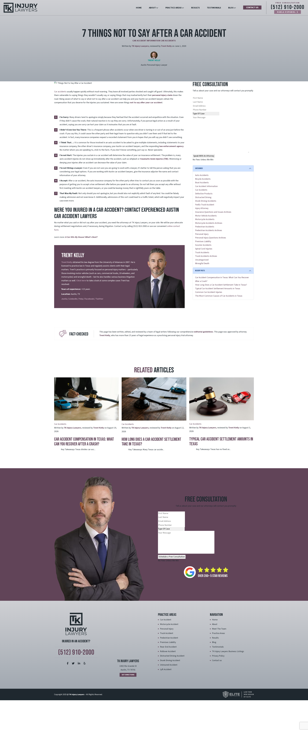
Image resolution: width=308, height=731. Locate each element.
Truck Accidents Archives (206, 256)
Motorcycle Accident (169, 624)
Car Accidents (168, 40)
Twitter (99, 298)
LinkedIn (73, 298)
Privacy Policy (218, 655)
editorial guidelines (203, 331)
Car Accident (165, 619)
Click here (81, 280)
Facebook (89, 298)
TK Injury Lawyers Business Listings (228, 651)
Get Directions (128, 675)
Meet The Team (219, 628)
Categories (199, 168)
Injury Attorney (201, 208)
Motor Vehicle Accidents (206, 215)
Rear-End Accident (168, 646)
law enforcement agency (171, 146)
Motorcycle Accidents (204, 219)
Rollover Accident (168, 651)
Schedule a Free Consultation (172, 556)
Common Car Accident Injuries (208, 292)
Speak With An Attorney (203, 155)
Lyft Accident (165, 669)
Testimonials (214, 7)
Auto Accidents (202, 175)
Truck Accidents (202, 252)
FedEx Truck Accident (204, 204)
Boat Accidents (202, 182)
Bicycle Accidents (203, 178)
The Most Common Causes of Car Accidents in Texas (218, 295)
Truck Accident (166, 633)
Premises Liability (203, 241)
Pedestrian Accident (169, 637)
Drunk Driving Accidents (205, 200)
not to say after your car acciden (146, 102)
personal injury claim (162, 95)
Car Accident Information (146, 40)
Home (139, 7)
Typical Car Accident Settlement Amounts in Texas (217, 288)
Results (195, 7)
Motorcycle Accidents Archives (208, 223)
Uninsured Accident (168, 664)
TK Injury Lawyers (140, 46)
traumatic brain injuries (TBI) (154, 158)
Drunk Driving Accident (170, 660)
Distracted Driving (203, 197)
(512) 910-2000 (287, 7)
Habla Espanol (286, 12)
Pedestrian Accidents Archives (208, 230)
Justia (64, 298)
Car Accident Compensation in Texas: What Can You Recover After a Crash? (84, 442)
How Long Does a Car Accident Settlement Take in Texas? (221, 284)
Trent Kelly (166, 46)
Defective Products (203, 193)
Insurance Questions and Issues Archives (213, 212)
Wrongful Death (202, 263)
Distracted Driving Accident (172, 655)
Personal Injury (202, 234)
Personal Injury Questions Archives (210, 237)
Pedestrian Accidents (204, 226)
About (152, 7)
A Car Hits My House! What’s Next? (81, 237)
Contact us (252, 7)
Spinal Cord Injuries (203, 248)
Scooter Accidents (203, 245)
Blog (231, 7)
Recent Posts (200, 270)
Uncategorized (202, 259)
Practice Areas (173, 7)
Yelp (81, 298)
